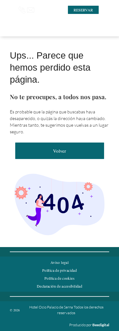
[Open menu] (105, 10)
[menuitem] (59, 262)
